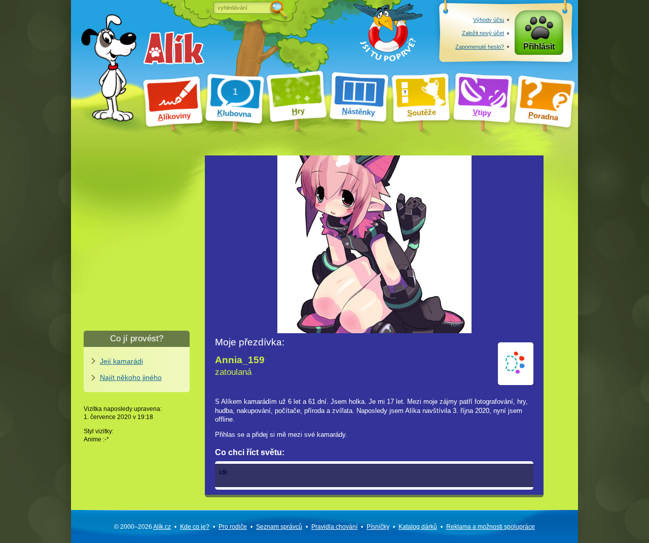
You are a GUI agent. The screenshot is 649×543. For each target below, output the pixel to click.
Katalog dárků (418, 526)
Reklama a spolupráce (490, 526)
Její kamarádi (121, 361)
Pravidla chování (334, 526)
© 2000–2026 (142, 526)
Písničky (378, 526)
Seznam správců (279, 526)
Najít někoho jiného (131, 377)
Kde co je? (194, 526)
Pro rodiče (233, 526)
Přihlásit (539, 46)
